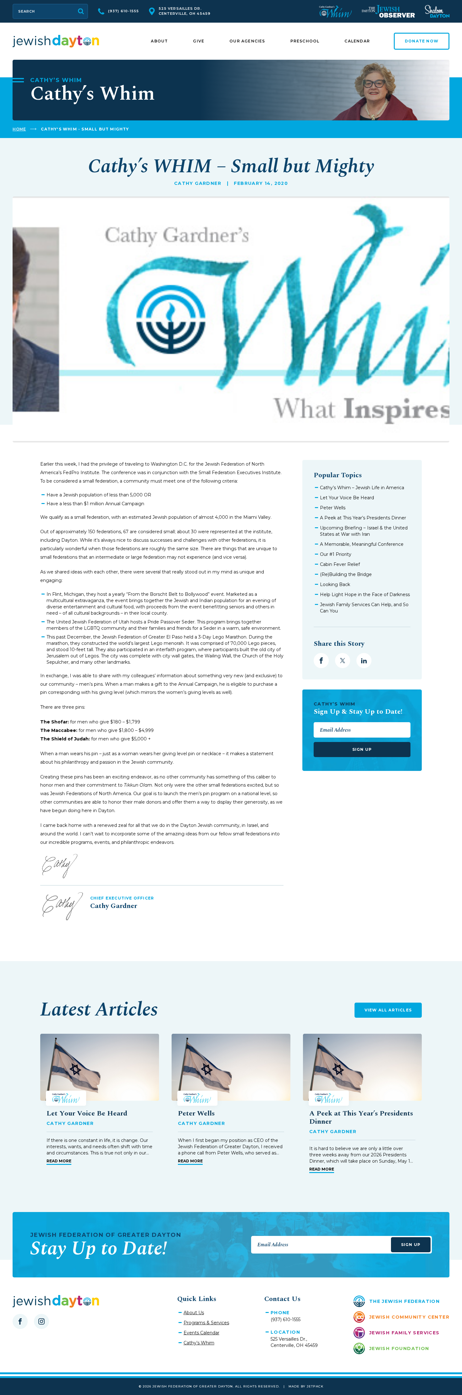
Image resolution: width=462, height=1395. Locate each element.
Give (198, 41)
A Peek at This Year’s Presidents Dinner (363, 518)
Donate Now (421, 41)
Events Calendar (201, 1333)
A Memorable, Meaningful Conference (362, 544)
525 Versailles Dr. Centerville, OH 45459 (185, 11)
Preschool (305, 41)
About (159, 41)
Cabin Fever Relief (340, 564)
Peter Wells (332, 508)
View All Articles (388, 1010)
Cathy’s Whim (199, 1343)
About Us (194, 1312)
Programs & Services (206, 1323)
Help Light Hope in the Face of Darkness (365, 594)
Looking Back (335, 584)
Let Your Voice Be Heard (347, 498)
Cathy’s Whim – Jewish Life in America (362, 487)
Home (19, 129)
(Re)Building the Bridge (346, 574)
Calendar (357, 41)
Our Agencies (247, 41)
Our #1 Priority (335, 554)
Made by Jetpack (306, 1386)
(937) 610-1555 (123, 11)
